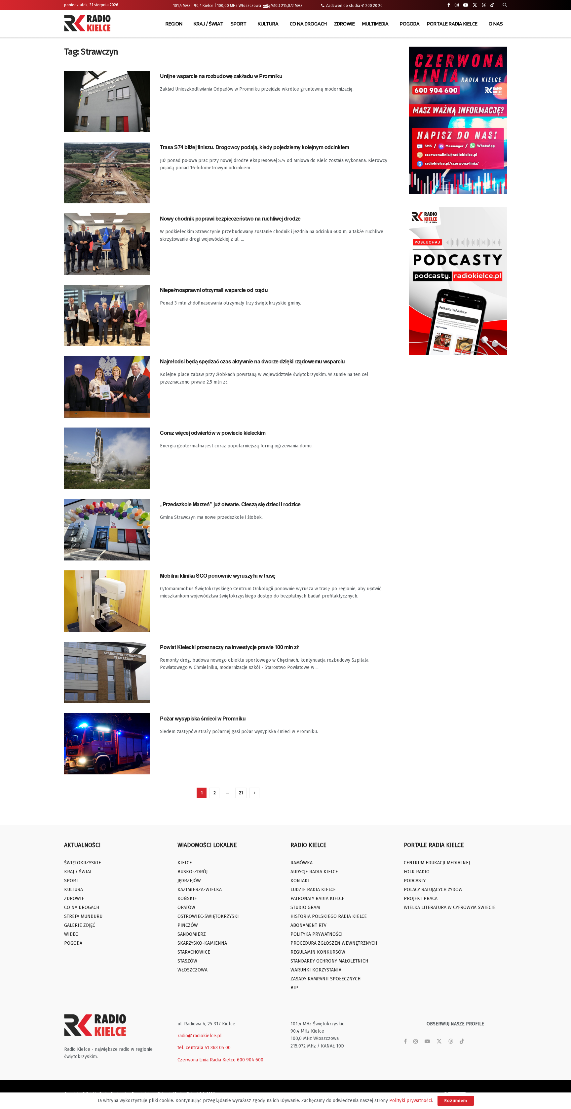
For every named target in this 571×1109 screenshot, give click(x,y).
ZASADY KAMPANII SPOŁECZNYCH (325, 979)
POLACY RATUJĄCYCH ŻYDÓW (433, 889)
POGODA (410, 24)
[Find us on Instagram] (457, 5)
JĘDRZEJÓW (189, 880)
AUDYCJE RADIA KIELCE (314, 872)
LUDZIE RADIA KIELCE (313, 889)
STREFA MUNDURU (83, 916)
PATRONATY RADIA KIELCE (317, 898)
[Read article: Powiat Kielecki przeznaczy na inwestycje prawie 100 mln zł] (107, 672)
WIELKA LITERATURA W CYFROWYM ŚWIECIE (450, 907)
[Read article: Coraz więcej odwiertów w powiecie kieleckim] (107, 458)
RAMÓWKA (301, 863)
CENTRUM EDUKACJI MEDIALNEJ (437, 863)
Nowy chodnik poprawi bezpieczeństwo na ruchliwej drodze (230, 218)
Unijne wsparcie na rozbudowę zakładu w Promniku (221, 76)
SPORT (239, 24)
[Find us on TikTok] (492, 5)
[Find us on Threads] (484, 5)
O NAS (496, 24)
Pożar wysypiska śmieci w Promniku (203, 718)
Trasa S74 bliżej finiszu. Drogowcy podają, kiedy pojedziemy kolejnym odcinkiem (254, 147)
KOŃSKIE (187, 898)
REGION (174, 24)
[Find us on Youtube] (465, 5)
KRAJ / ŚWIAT (208, 24)
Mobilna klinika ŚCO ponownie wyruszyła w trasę (218, 575)
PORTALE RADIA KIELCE (452, 24)
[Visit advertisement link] (458, 120)
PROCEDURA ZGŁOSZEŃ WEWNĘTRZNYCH (333, 943)
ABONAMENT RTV (308, 925)
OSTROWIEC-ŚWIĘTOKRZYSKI (208, 916)
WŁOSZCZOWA (192, 970)
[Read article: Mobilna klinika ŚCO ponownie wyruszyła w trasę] (107, 601)
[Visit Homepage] (89, 24)
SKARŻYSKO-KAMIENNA (202, 943)
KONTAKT (300, 880)
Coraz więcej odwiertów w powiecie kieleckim (212, 432)
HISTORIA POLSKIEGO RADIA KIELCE (328, 916)
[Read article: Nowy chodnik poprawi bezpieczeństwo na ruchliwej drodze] (107, 244)
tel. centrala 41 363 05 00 (204, 1047)
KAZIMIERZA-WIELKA (199, 889)
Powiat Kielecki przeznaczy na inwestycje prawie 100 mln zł (229, 647)
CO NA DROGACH (308, 24)
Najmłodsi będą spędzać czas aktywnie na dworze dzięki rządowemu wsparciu (252, 361)
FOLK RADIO (417, 872)
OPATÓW (186, 907)
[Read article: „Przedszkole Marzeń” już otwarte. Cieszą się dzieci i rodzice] (107, 529)
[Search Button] (505, 5)
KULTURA (268, 24)
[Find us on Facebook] (448, 5)
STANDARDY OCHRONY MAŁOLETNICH (329, 961)
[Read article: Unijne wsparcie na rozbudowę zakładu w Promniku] (107, 101)
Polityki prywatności (410, 1100)
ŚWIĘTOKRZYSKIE (82, 863)
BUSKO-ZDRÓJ (192, 872)
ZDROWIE (344, 24)
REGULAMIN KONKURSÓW (317, 952)
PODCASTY (415, 880)
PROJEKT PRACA (421, 898)
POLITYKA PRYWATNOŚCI (316, 934)
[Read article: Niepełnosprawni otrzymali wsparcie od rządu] (107, 315)
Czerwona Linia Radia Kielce (206, 1060)
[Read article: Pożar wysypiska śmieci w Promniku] (107, 744)
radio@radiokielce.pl (199, 1036)
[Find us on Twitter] (475, 5)
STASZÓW (187, 961)
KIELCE (184, 863)
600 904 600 (250, 1060)
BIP (294, 988)
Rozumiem (455, 1100)
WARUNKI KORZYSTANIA (315, 970)
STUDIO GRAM (305, 907)
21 (241, 792)
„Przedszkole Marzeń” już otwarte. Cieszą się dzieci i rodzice (230, 504)
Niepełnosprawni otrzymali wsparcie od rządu (214, 290)
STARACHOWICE (193, 952)
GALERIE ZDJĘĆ (79, 925)
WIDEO (71, 934)
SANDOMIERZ (191, 934)
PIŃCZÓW (187, 925)
